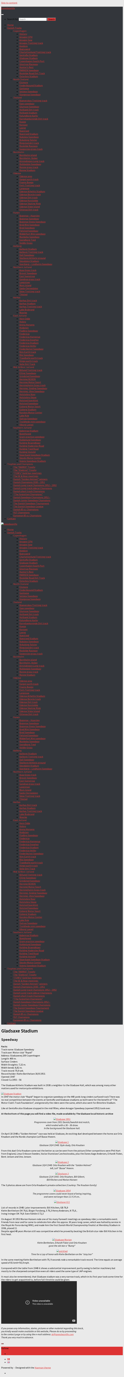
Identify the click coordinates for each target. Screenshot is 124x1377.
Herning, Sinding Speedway (33, 388)
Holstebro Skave (27, 397)
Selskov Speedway (28, 91)
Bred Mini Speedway (29, 224)
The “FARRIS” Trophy (24, 467)
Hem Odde (24, 318)
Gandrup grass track (29, 279)
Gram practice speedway (31, 436)
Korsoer (23, 124)
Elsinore (23, 82)
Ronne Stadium (27, 170)
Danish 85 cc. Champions (26, 509)
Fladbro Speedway (28, 330)
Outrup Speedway (28, 418)
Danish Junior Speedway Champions (31, 500)
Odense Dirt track (28, 197)
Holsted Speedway (28, 403)
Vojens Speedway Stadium (32, 460)
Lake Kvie (24, 415)
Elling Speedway (27, 373)
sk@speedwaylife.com (62, 1334)
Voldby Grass (26, 242)
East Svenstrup (27, 276)
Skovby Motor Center (30, 457)
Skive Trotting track (29, 291)
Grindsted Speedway (29, 376)
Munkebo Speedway (29, 236)
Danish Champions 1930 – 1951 (29, 482)
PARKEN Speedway (29, 70)
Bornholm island (28, 155)
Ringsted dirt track (29, 142)
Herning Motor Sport (30, 382)
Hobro (22, 321)
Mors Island (25, 285)
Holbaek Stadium (28, 112)
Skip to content (9, 2)
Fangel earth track (28, 179)
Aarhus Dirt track (28, 300)
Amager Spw (25, 39)
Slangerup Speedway (30, 94)
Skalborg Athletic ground (32, 258)
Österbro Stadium (28, 76)
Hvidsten (24, 327)
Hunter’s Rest (26, 67)
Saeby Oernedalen (28, 288)
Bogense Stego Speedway (32, 221)
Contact (11, 518)
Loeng (22, 127)
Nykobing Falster (28, 139)
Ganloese (24, 88)
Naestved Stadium (28, 133)
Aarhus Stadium (27, 303)
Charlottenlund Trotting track (35, 52)
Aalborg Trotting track (31, 252)
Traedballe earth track (31, 358)
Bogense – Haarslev (29, 215)
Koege (22, 121)
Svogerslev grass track (30, 149)
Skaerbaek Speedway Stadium (34, 454)
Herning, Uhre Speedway (31, 391)
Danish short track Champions (29, 491)
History (23, 33)
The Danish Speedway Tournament (31, 503)
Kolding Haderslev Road (31, 445)
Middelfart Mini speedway (32, 233)
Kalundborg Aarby (28, 115)
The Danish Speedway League (28, 506)
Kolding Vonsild (27, 451)
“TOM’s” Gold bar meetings (27, 473)
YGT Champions (21, 512)
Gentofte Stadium (28, 55)
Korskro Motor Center (30, 412)
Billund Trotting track (30, 370)
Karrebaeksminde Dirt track (33, 118)
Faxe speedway (26, 103)
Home (10, 24)
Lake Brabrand (26, 309)
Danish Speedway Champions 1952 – (31, 497)
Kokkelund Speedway (30, 439)
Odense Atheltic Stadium (32, 191)
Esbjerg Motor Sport (30, 406)
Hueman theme (43, 1367)
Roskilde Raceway (28, 145)
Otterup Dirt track (28, 209)
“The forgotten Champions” (28, 494)
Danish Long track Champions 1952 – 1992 (35, 485)
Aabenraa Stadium (28, 430)
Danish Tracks (14, 27)
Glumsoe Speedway (29, 106)
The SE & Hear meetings (25, 476)
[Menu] (2, 14)
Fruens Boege (26, 182)
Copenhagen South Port (31, 61)
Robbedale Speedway (30, 164)
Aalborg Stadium (28, 248)
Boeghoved (25, 433)
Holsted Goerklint (28, 400)
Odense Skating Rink (30, 203)
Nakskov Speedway (29, 136)
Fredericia (24, 333)
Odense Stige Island (29, 206)
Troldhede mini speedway (32, 421)
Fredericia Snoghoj (29, 339)
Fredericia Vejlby (27, 345)
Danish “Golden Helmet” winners (30, 479)
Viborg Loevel (26, 424)
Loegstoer (24, 282)
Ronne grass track (28, 167)
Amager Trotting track (31, 43)
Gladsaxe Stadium (28, 58)
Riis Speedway (26, 354)
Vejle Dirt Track (27, 364)
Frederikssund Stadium (31, 85)
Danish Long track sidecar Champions (32, 488)
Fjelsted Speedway (28, 230)
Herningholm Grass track (32, 385)
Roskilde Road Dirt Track (32, 73)
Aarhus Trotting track (30, 306)
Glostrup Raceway (28, 64)
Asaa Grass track (27, 270)
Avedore (23, 46)
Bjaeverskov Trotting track (33, 100)
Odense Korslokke (28, 200)
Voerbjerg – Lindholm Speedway (35, 264)
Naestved (24, 130)
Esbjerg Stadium (27, 409)
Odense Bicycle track (30, 194)
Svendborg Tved (27, 239)
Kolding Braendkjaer (30, 442)
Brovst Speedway (28, 273)
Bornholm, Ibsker (28, 158)
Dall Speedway (26, 255)
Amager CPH (26, 36)
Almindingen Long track (31, 161)
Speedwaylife (8, 8)
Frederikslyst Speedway (31, 348)
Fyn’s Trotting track (29, 185)
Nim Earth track (27, 351)
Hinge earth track (28, 361)
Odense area (25, 176)
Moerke (23, 312)
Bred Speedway (27, 227)
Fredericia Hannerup (29, 336)
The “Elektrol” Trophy (24, 470)
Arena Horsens (26, 324)
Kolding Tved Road (29, 448)
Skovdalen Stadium (29, 261)
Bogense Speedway (29, 218)
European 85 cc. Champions (27, 515)
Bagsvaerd (24, 49)
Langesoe (24, 188)
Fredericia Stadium (29, 342)
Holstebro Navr (27, 394)
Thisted (23, 294)
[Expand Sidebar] (2, 1343)
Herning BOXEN (27, 379)
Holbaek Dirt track (29, 109)
